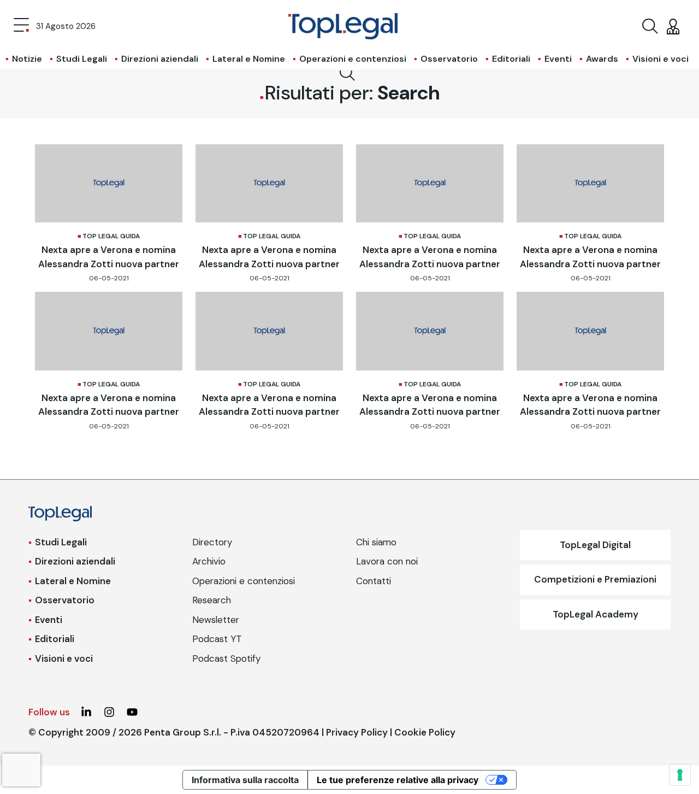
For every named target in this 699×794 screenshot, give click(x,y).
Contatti (373, 581)
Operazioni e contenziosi (352, 58)
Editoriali (511, 58)
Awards (602, 58)
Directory (212, 542)
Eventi (558, 58)
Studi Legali (81, 58)
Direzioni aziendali (159, 58)
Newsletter (215, 620)
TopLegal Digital (595, 545)
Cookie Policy (424, 732)
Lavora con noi (387, 561)
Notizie (27, 58)
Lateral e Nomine (248, 58)
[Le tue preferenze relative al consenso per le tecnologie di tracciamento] (680, 774)
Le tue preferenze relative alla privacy (397, 779)
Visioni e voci (660, 58)
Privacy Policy (357, 732)
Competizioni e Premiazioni (595, 579)
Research (211, 600)
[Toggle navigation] (21, 26)
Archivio (209, 561)
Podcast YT (217, 639)
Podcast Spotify (226, 658)
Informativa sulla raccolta (245, 779)
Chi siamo (376, 542)
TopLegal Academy (595, 614)
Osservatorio (449, 58)
